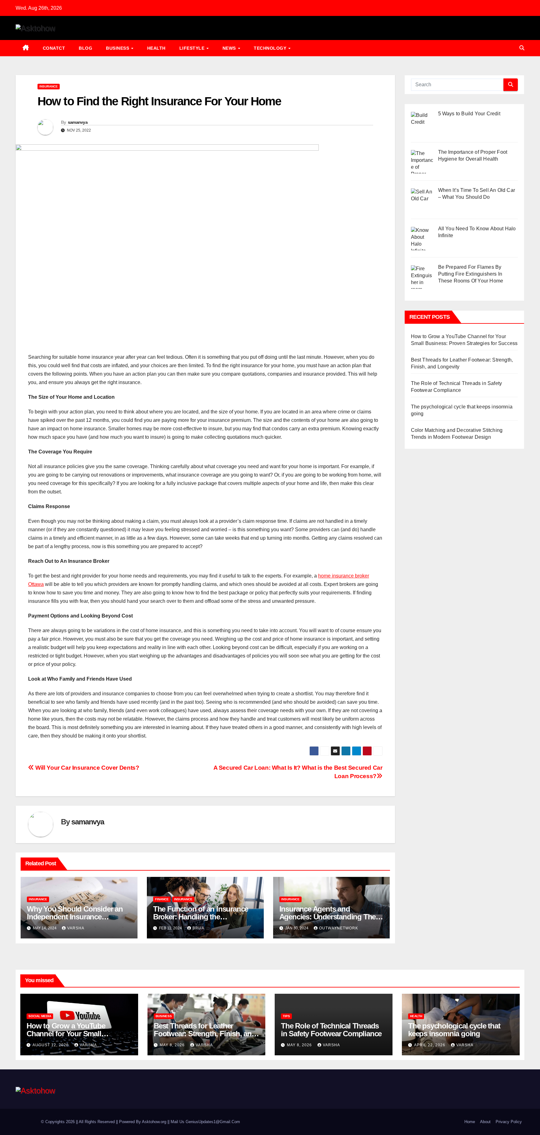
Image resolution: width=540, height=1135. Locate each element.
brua (198, 928)
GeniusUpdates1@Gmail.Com (213, 1121)
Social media (39, 1016)
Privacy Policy (509, 1121)
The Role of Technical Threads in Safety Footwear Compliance (331, 1030)
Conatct (54, 48)
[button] (521, 48)
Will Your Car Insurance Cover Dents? (86, 767)
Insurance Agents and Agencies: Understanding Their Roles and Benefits (329, 917)
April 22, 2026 (430, 1045)
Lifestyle (192, 48)
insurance (48, 86)
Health (156, 48)
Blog (85, 48)
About (485, 1121)
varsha (75, 928)
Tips (286, 1016)
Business (118, 48)
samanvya (78, 122)
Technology (271, 48)
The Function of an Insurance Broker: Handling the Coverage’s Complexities (200, 917)
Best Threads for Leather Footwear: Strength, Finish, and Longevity (205, 1034)
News (230, 48)
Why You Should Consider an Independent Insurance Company (75, 917)
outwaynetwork (338, 928)
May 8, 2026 (173, 1045)
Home (469, 1121)
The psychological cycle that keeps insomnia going (454, 1030)
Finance (162, 899)
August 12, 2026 (51, 1045)
